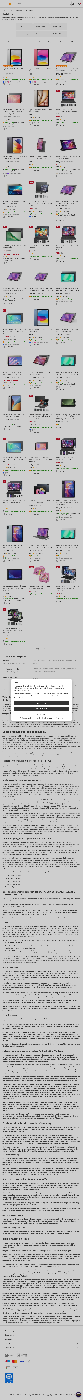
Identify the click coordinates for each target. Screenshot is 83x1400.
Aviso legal (59, 718)
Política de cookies (26, 718)
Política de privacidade (44, 718)
